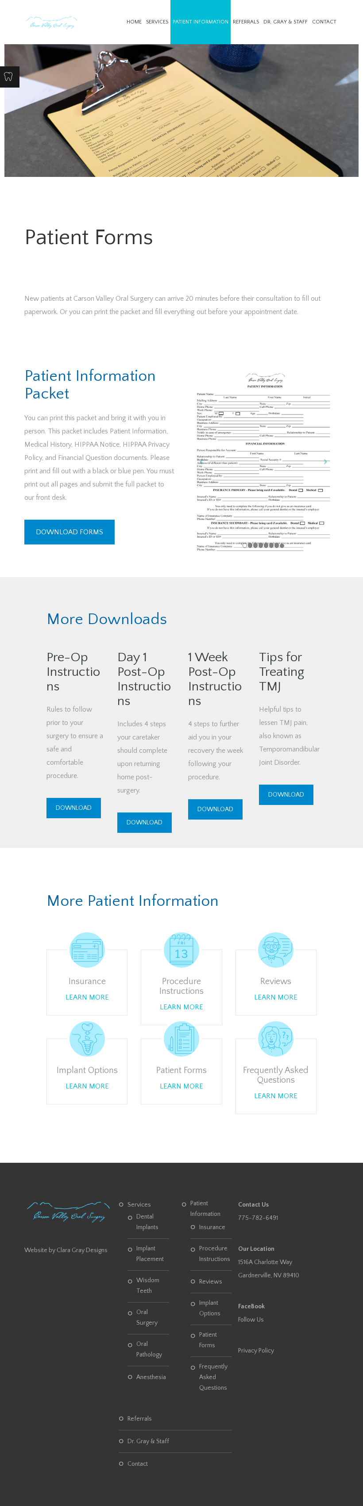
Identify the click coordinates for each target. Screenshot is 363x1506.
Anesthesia (151, 1377)
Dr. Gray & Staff (285, 22)
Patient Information (200, 22)
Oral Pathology (149, 1349)
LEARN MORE (87, 997)
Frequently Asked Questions (276, 1075)
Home (134, 22)
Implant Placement (150, 1254)
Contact (324, 22)
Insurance (87, 981)
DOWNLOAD (74, 808)
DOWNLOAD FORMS (69, 532)
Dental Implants (147, 1222)
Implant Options (87, 1070)
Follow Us (251, 1319)
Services (157, 22)
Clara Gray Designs (82, 1250)
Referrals (246, 22)
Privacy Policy (256, 1350)
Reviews (275, 981)
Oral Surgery (147, 1317)
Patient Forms (181, 1070)
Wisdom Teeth (147, 1286)
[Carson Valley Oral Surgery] (51, 22)
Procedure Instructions (181, 986)
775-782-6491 (258, 1218)
